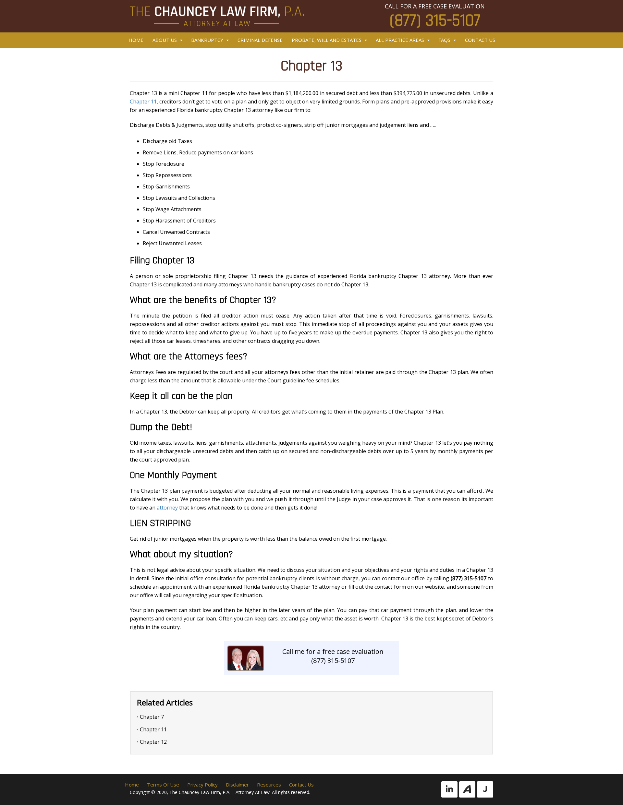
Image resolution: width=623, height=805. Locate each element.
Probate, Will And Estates (326, 40)
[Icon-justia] (485, 789)
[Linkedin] (449, 789)
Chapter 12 (153, 741)
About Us (165, 40)
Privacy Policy (202, 784)
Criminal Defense (260, 40)
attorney (167, 507)
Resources (269, 784)
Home (135, 40)
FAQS (444, 40)
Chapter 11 (143, 101)
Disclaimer (237, 784)
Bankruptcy (207, 40)
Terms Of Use (163, 784)
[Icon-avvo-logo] (467, 789)
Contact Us (480, 40)
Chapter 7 (152, 716)
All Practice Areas (400, 40)
